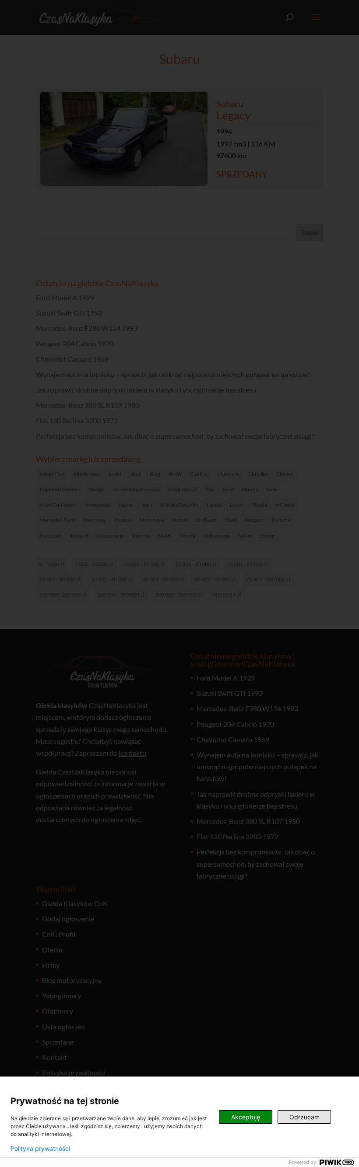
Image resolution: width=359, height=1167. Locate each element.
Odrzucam (304, 1117)
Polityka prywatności (40, 1148)
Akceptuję (245, 1117)
